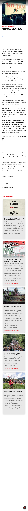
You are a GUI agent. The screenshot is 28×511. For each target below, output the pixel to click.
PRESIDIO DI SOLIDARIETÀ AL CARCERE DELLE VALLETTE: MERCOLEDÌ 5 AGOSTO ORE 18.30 (14, 261)
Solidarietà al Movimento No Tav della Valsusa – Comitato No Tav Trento (13, 308)
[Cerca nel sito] (22, 3)
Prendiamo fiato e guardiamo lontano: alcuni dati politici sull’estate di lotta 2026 (12, 355)
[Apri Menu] (25, 3)
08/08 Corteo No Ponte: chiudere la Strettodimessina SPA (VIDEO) (14, 218)
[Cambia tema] (24, 507)
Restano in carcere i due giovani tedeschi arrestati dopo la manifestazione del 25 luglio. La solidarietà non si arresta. (13, 394)
